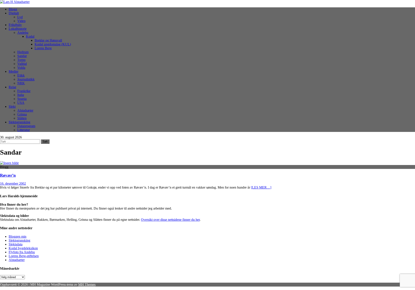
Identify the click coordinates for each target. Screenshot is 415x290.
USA (20, 102)
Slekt (12, 106)
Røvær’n (8, 175)
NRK (21, 83)
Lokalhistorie (18, 28)
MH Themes (87, 284)
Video (21, 21)
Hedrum (23, 52)
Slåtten (22, 118)
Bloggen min (17, 236)
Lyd (20, 17)
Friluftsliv (15, 25)
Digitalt (14, 13)
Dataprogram (26, 126)
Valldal (22, 64)
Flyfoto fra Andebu (22, 252)
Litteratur (23, 130)
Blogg (13, 9)
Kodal (30, 36)
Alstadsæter (25, 110)
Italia (20, 95)
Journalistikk (26, 79)
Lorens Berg (43, 48)
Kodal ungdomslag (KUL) (53, 44)
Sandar (22, 56)
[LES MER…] (261, 187)
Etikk (21, 75)
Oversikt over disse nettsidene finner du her (170, 219)
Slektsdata (15, 244)
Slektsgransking (19, 122)
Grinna (22, 114)
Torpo (21, 60)
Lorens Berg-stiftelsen (24, 256)
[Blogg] (9, 163)
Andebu (22, 32)
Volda (21, 67)
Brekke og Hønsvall (48, 40)
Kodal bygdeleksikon (23, 248)
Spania (22, 99)
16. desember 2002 (13, 183)
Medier (13, 71)
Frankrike (23, 91)
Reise (12, 87)
